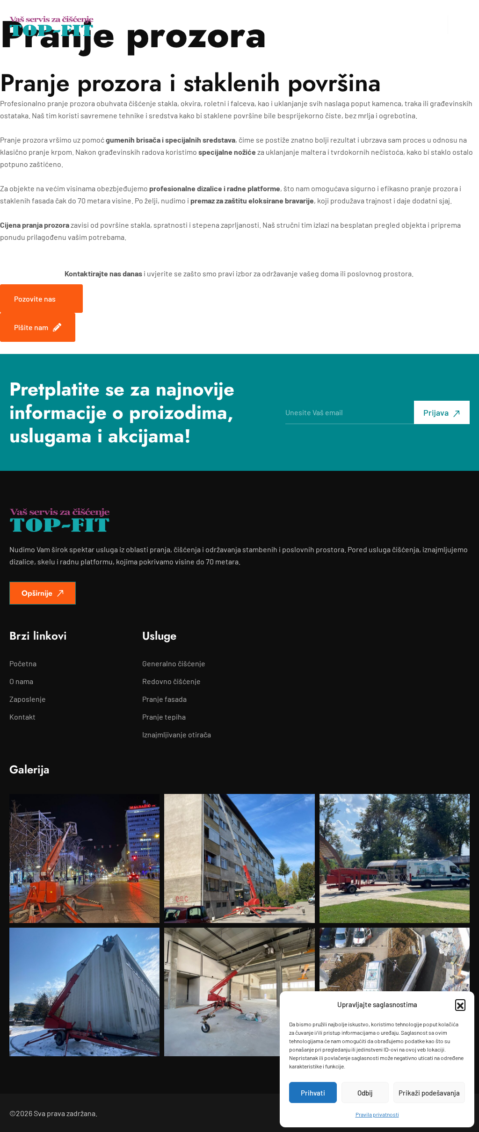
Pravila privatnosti (377, 1114)
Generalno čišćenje (173, 663)
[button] (460, 1004)
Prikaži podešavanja (429, 1093)
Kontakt (22, 717)
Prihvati (313, 1093)
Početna (22, 663)
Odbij (365, 1093)
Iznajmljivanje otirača (176, 734)
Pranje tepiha (164, 717)
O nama (21, 681)
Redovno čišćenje (171, 681)
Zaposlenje (27, 699)
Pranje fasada (164, 699)
